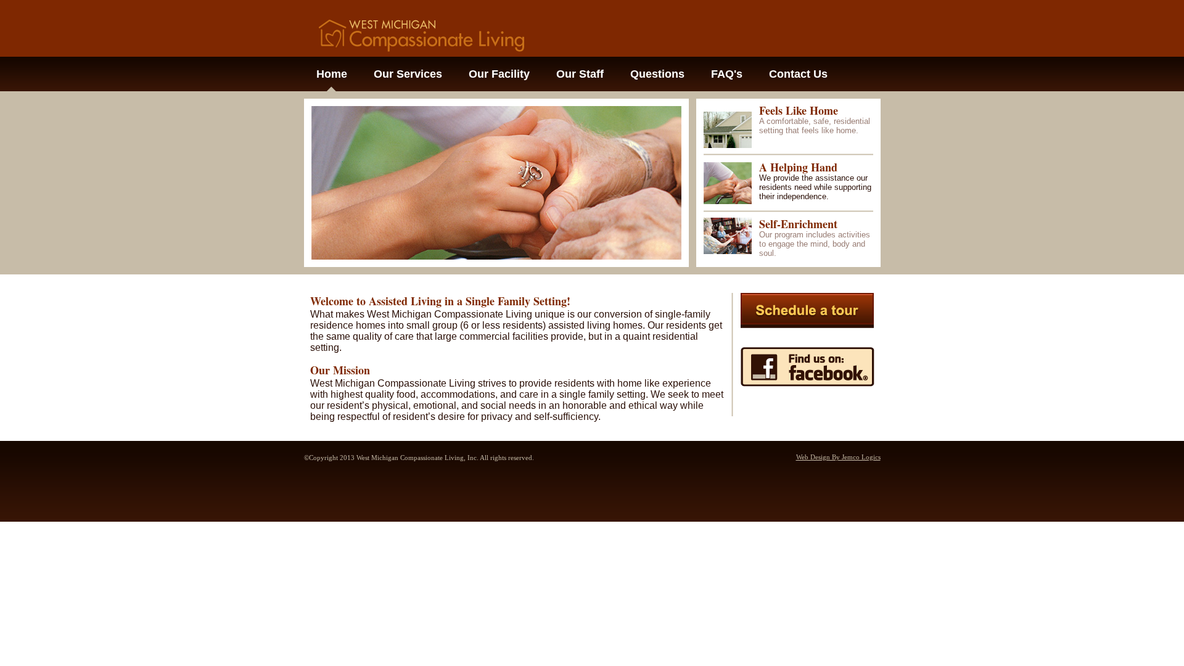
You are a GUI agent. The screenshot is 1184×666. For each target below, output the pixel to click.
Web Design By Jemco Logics (838, 457)
